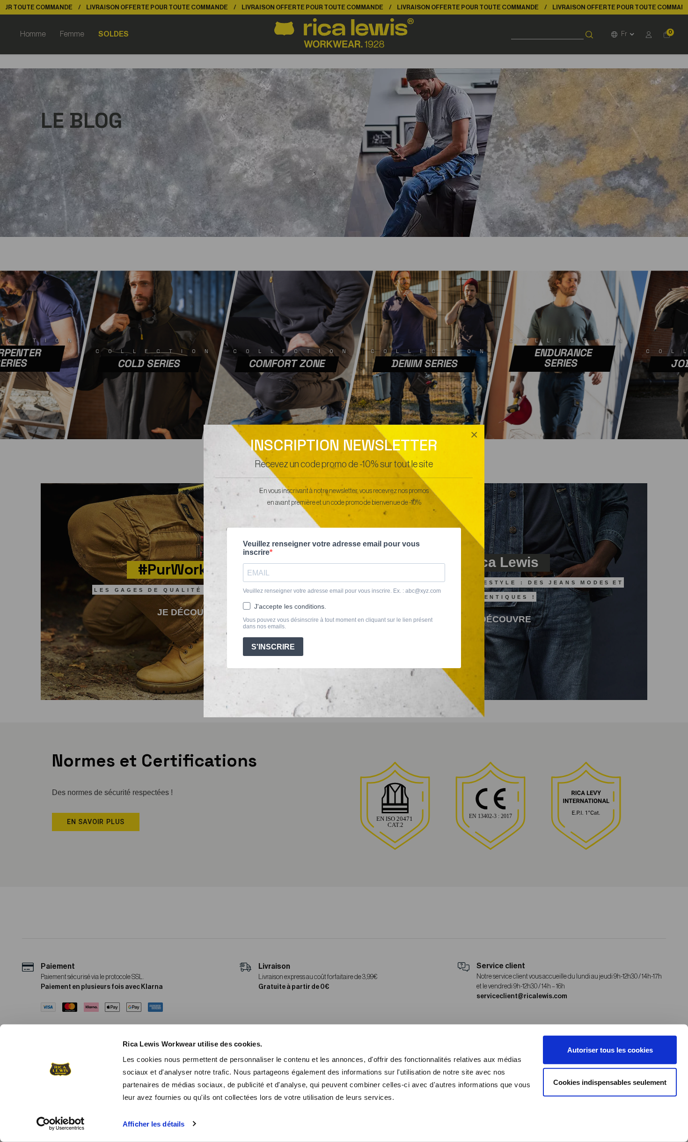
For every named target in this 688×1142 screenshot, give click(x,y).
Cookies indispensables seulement (609, 1082)
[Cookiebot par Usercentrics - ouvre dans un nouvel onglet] (61, 1124)
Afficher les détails (153, 1124)
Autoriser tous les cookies (610, 1050)
